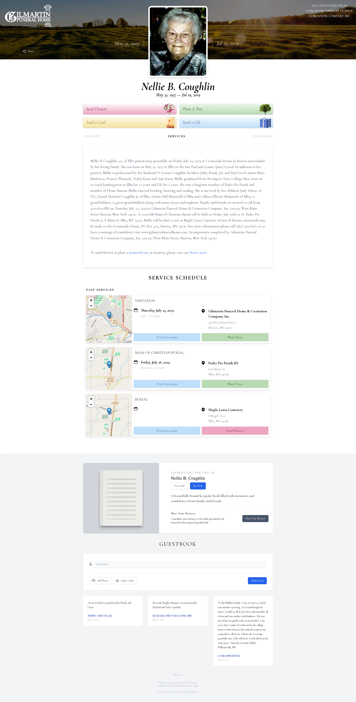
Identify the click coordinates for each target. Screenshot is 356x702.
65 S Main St (216, 369)
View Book (179, 485)
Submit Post (257, 580)
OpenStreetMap (181, 691)
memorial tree (139, 252)
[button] (109, 315)
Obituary (91, 136)
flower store (198, 252)
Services (176, 136)
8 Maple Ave (216, 416)
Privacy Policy (169, 685)
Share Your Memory (255, 518)
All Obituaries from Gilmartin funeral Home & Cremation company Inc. (329, 11)
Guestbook (263, 136)
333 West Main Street (222, 322)
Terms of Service (186, 685)
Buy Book (198, 485)
